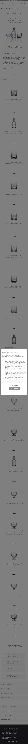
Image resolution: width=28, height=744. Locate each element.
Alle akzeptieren (14, 388)
